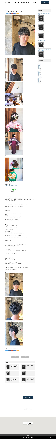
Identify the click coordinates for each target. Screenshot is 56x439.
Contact (34, 2)
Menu (15, 2)
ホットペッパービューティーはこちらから (11, 185)
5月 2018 (39, 71)
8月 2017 (39, 79)
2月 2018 (39, 74)
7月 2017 (39, 80)
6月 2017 (39, 81)
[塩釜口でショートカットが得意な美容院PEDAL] (41, 18)
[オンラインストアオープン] (41, 45)
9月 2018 (39, 66)
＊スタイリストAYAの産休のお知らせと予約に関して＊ (30, 379)
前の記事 (15, 356)
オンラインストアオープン (42, 40)
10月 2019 (39, 65)
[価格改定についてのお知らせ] (41, 27)
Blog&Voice (28, 2)
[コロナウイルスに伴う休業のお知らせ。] (41, 36)
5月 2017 (39, 82)
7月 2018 (39, 68)
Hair (18, 2)
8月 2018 (39, 67)
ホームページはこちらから (8, 183)
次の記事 (25, 356)
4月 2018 (39, 72)
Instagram (23, 2)
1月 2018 (39, 75)
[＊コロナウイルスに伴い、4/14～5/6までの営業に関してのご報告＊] (41, 54)
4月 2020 (39, 64)
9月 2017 (39, 78)
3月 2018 (39, 73)
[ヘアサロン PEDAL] (8, 2)
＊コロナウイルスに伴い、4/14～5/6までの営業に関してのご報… (14, 379)
